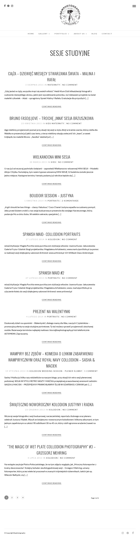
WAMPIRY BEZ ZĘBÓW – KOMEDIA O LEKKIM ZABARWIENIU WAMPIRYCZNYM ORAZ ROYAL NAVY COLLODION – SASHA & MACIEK (51, 360)
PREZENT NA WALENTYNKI (51, 311)
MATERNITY (54, 85)
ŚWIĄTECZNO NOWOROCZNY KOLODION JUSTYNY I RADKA (52, 404)
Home (31, 34)
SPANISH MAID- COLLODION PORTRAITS (51, 234)
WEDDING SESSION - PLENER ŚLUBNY (62, 371)
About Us (79, 34)
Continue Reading (51, 106)
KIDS (48, 123)
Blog (94, 34)
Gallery (43, 34)
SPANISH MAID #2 (51, 273)
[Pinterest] (8, 6)
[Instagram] (12, 6)
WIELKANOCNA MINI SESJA (51, 157)
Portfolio (61, 34)
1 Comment (91, 371)
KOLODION (54, 239)
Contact (107, 34)
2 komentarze (70, 201)
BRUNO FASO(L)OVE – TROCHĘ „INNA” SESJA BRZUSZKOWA (52, 118)
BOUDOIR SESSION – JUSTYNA (52, 195)
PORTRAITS (54, 201)
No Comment (70, 85)
